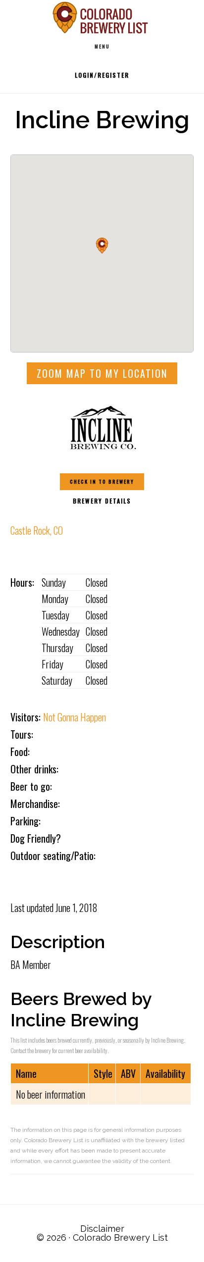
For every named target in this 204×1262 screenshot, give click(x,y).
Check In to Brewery (102, 481)
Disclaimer (102, 1228)
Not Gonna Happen (74, 716)
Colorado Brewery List (102, 17)
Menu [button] (102, 46)
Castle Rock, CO (36, 530)
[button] (102, 245)
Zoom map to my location (102, 373)
